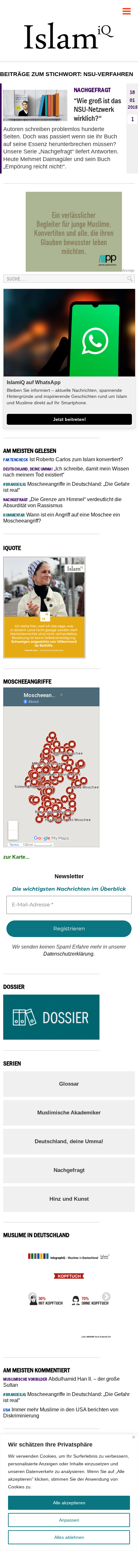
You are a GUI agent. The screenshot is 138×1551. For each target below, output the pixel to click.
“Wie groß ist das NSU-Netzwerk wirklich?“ (97, 109)
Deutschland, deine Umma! (69, 1141)
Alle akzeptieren (69, 1502)
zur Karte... (16, 857)
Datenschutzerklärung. (69, 954)
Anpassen (69, 1520)
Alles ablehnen (69, 1537)
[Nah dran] (133, 1437)
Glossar (69, 1084)
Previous (30, 1295)
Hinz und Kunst (69, 1199)
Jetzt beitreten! (69, 419)
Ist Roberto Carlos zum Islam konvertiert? (63, 459)
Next (104, 1295)
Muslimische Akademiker (69, 1113)
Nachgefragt (69, 1170)
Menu (127, 9)
